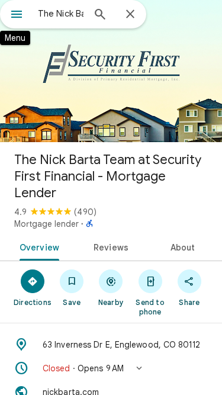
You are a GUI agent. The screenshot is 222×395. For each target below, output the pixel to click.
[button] (111, 368)
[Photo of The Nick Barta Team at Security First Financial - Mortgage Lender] (111, 71)
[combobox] (60, 14)
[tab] (37, 246)
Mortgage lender (46, 224)
